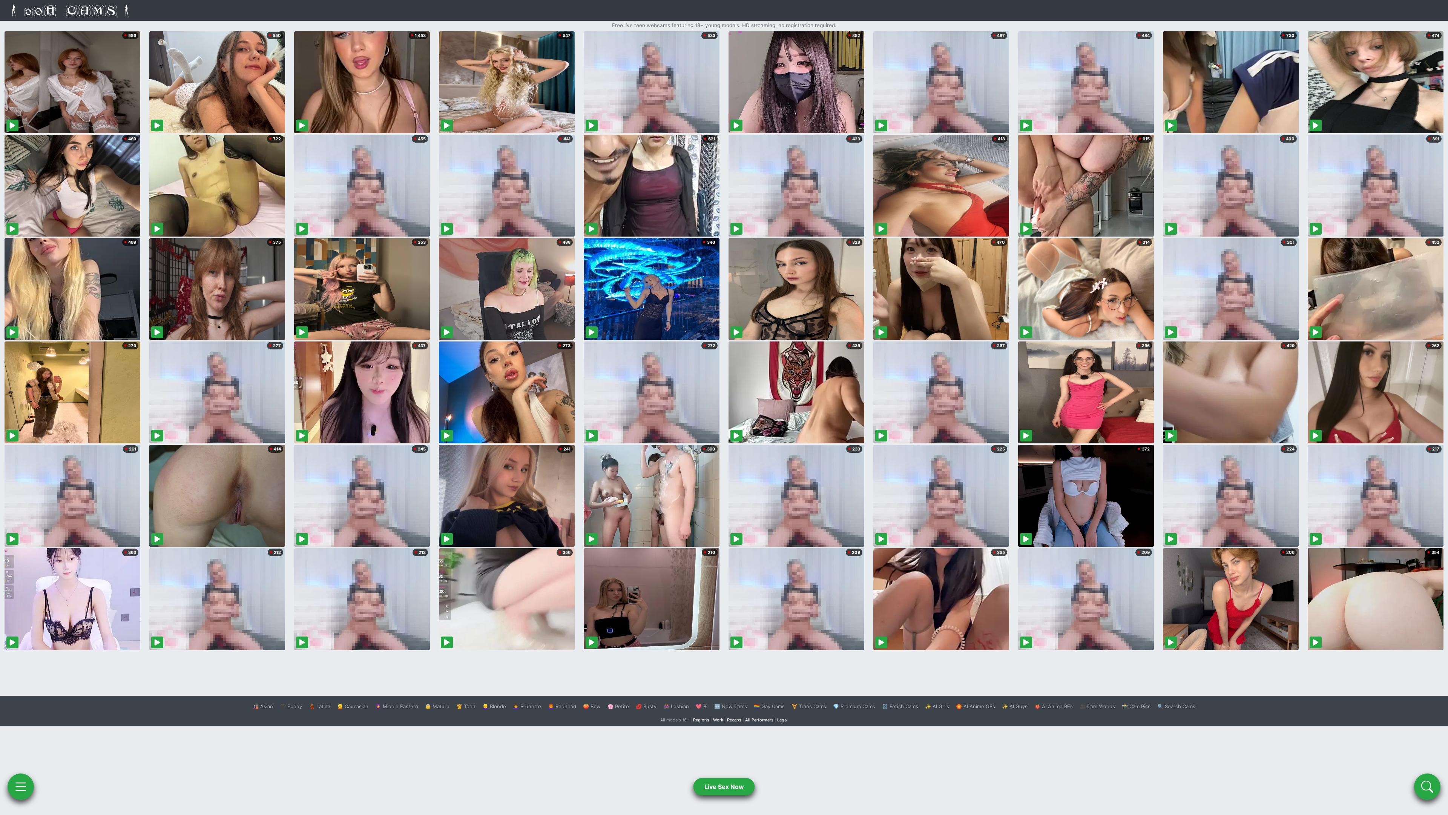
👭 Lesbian (676, 706)
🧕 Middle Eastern (396, 706)
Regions (701, 720)
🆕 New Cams (730, 706)
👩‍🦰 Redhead (562, 706)
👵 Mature (437, 706)
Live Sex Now (724, 786)
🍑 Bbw (592, 706)
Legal (782, 720)
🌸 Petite (618, 706)
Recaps (734, 720)
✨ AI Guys (1015, 706)
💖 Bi (701, 706)
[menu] (21, 786)
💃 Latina (319, 706)
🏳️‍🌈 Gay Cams (769, 706)
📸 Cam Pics (1136, 706)
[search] (1427, 786)
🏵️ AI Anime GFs (975, 706)
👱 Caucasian (352, 706)
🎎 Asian (263, 706)
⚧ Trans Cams (808, 706)
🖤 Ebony (291, 706)
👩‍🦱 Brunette (527, 706)
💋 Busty (646, 706)
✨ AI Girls (937, 706)
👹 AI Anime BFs (1053, 706)
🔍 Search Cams (1176, 706)
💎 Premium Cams (854, 706)
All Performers (759, 720)
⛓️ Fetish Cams (900, 706)
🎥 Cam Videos (1097, 706)
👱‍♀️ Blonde (494, 706)
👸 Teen (466, 706)
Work (718, 720)
